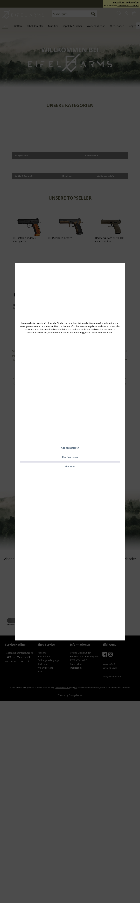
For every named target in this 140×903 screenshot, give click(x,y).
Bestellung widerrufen (126, 2)
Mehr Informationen (102, 332)
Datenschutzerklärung (128, 5)
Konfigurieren (70, 457)
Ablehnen (70, 466)
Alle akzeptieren (70, 447)
